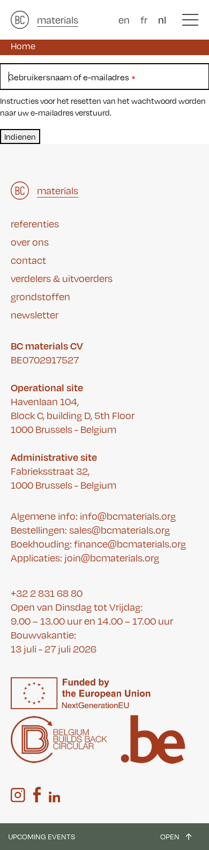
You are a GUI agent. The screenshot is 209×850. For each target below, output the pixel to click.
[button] (190, 19)
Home (23, 46)
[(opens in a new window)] (18, 795)
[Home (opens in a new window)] (20, 20)
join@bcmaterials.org (111, 558)
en (124, 20)
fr (143, 20)
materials (57, 20)
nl (162, 20)
